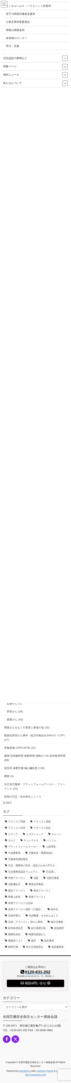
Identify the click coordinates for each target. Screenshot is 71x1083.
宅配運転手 (14, 884)
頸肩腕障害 (57, 946)
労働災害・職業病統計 (41, 852)
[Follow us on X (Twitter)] (15, 1039)
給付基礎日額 (38, 928)
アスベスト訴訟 (42, 827)
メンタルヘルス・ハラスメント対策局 (28, 5)
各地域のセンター (16, 38)
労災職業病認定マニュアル (23, 871)
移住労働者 (57, 921)
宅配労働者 (53, 878)
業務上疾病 (14, 896)
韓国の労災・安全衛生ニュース (22, 796)
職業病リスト (15, 940)
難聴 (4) (9, 776)
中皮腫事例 (14, 852)
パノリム (51, 840)
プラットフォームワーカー (23, 846)
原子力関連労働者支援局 (20, 13)
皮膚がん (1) (14, 703)
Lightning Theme (44, 1071)
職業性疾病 (14, 934)
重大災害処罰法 (34, 946)
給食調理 (59, 928)
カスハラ (13, 834)
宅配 (36, 878)
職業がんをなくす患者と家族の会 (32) (27, 727)
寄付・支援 (12, 45)
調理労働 (13, 946)
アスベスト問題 (16, 821)
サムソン (56, 834)
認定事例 (49, 940)
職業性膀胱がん (37, 934)
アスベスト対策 (16, 827)
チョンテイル (31, 840)
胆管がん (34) (15, 711)
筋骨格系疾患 (15, 928)
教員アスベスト (42, 890)
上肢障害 (51, 846)
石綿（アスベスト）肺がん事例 (25, 921)
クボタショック (34, 834)
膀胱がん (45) (15, 719)
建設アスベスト (16, 890)
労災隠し (51, 871)
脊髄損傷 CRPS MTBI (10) (20, 747)
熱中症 (54, 909)
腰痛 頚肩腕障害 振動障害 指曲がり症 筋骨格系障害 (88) (35, 758)
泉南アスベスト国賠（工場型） (25, 909)
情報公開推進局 (15, 30)
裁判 (33, 940)
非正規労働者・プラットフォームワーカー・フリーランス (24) (34, 786)
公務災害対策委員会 (18, 21)
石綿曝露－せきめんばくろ (43, 915)
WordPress (25, 1071)
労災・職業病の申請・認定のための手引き (31, 865)
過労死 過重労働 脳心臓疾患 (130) (24, 768)
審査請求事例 (36, 884)
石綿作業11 (14, 915)
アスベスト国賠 (42, 821)
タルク (12, 840)
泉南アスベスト (37, 896)
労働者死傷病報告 (18, 859)
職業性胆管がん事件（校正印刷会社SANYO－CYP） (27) (35, 737)
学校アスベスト (16, 878)
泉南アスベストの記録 (20, 903)
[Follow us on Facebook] (6, 1039)
